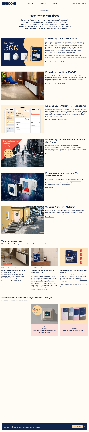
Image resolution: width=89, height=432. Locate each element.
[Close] (84, 426)
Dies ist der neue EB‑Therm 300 (54, 62)
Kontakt (55, 3)
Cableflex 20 (83, 280)
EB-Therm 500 (79, 179)
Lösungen (43, 3)
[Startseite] (9, 3)
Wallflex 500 (7, 273)
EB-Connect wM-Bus (75, 181)
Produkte (30, 3)
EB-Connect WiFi (18, 273)
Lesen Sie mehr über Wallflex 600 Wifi (56, 84)
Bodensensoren (71, 145)
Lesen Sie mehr (49, 187)
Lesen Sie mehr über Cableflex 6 (40, 289)
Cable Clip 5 (64, 281)
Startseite (42, 10)
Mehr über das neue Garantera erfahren (56, 119)
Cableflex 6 (36, 285)
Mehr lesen (48, 154)
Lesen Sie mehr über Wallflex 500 (11, 281)
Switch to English (77, 426)
